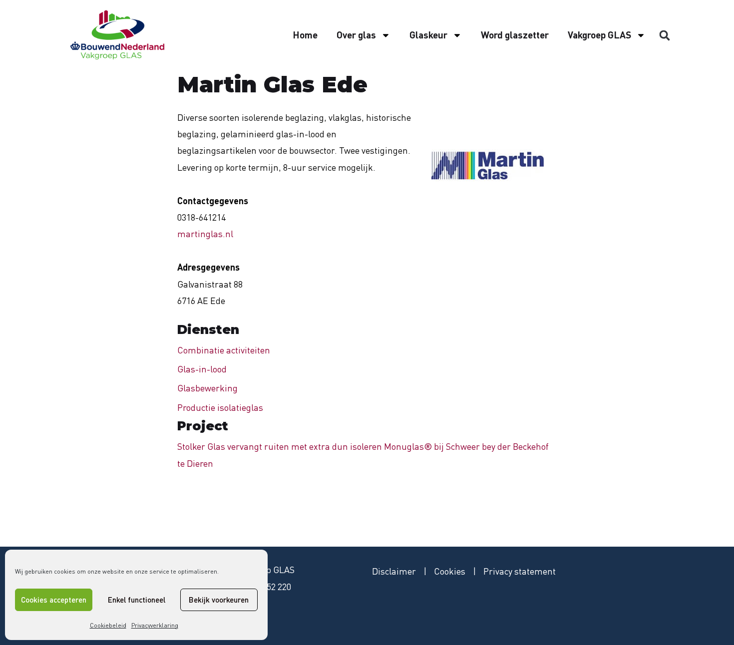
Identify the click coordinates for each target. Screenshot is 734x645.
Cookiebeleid (108, 625)
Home (305, 34)
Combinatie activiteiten (223, 349)
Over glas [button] (356, 34)
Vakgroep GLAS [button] (599, 34)
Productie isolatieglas (220, 407)
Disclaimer (394, 571)
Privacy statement (519, 571)
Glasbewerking (207, 387)
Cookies (449, 571)
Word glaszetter (515, 34)
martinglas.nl (205, 233)
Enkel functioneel (136, 599)
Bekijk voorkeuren (219, 599)
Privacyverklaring (154, 625)
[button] (664, 35)
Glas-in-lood (202, 368)
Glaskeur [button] (428, 34)
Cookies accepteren (53, 599)
